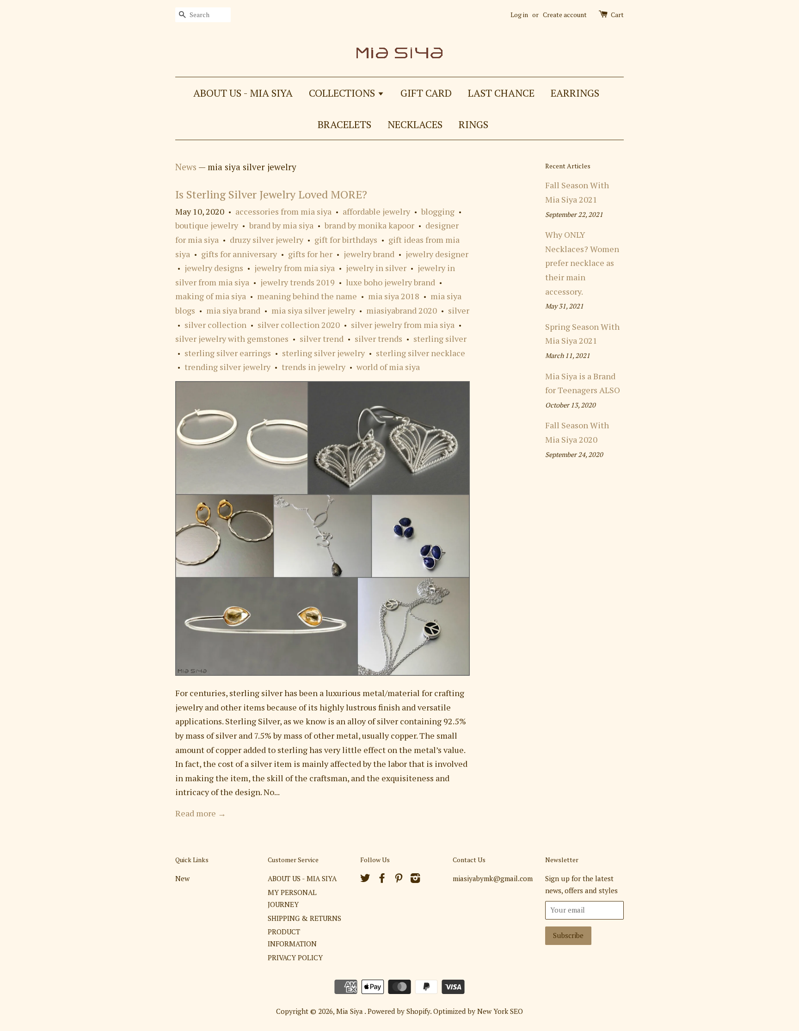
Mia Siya (350, 1011)
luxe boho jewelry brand (390, 282)
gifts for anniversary (239, 253)
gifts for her (310, 253)
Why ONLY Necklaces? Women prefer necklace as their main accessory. (582, 262)
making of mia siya (210, 296)
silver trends (378, 338)
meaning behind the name (307, 296)
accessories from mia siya (283, 211)
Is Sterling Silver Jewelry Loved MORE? (271, 194)
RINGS (473, 124)
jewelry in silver (376, 267)
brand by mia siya (281, 225)
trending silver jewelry (227, 366)
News (186, 167)
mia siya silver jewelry (313, 310)
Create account (565, 14)
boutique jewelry (206, 225)
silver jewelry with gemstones (232, 338)
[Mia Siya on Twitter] (365, 879)
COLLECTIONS (343, 92)
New (182, 878)
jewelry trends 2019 (297, 282)
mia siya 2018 (393, 296)
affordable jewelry (376, 211)
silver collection (215, 324)
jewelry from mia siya (294, 267)
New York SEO (500, 1011)
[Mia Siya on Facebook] (382, 879)
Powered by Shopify (399, 1011)
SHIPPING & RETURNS (304, 918)
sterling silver (440, 338)
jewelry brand (369, 253)
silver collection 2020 (299, 324)
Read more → (200, 813)
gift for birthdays (345, 239)
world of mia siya (388, 366)
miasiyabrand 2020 (401, 310)
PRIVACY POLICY (295, 957)
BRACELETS (344, 124)
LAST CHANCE (501, 92)
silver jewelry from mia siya (403, 324)
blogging (438, 211)
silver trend (322, 338)
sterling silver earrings (227, 352)
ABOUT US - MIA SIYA (243, 92)
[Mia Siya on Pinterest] (398, 879)
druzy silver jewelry (266, 239)
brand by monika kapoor (369, 225)
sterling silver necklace (420, 352)
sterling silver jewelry (323, 352)
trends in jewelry (313, 366)
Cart (617, 14)
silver (458, 310)
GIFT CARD (426, 92)
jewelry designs (213, 267)
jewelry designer (437, 253)
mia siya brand (233, 310)
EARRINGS (575, 92)
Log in (519, 14)
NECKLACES (415, 124)
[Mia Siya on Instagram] (415, 879)
